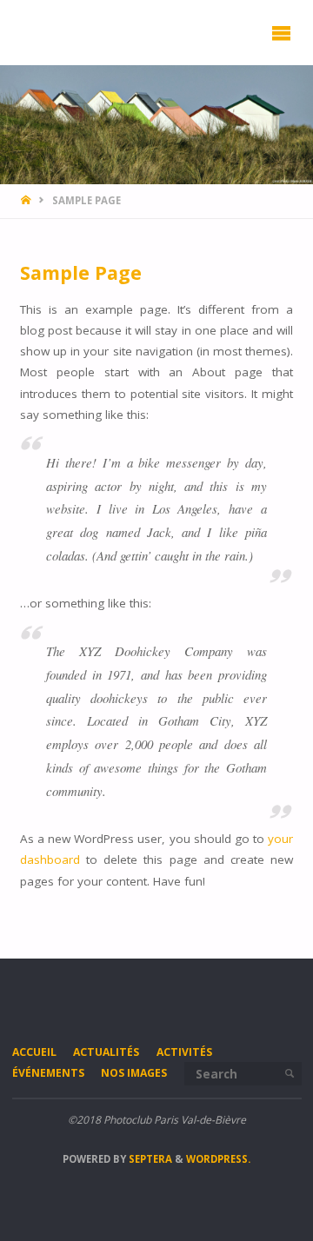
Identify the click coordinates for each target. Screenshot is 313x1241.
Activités (184, 1052)
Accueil (34, 1052)
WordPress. (218, 1158)
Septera (149, 1158)
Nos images (134, 1072)
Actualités (106, 1052)
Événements (48, 1072)
